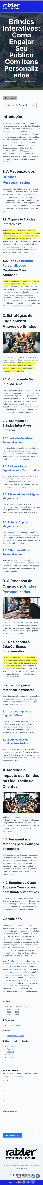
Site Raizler (34, 1165)
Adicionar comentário (11, 1111)
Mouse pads (7, 476)
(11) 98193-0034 (13, 1025)
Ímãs (4, 448)
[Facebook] (10, 1175)
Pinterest (10, 1052)
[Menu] (39, 6)
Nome (5, 1081)
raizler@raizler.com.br (15, 1036)
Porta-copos (8, 532)
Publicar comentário (12, 1135)
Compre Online (21, 1168)
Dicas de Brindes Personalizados (16, 1165)
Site (4, 1101)
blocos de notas (9, 454)
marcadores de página (11, 507)
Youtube (10, 1057)
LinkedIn (10, 1054)
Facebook (11, 1049)
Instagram (11, 1046)
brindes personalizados (12, 969)
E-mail (5, 1091)
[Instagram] (13, 1175)
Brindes (22, 84)
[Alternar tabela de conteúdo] (32, 105)
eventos (36, 566)
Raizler (36, 972)
